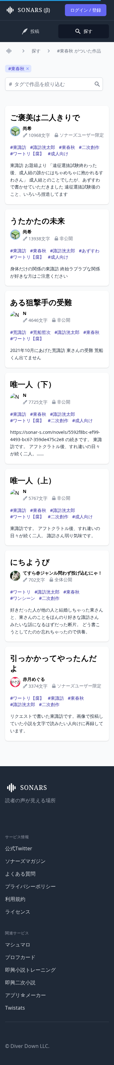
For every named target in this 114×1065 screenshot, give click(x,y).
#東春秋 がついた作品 (79, 51)
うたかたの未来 (37, 221)
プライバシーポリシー (30, 886)
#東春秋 (67, 147)
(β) (34, 10)
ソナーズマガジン (25, 861)
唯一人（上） (33, 480)
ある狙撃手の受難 (41, 302)
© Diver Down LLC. (27, 1046)
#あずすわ (89, 251)
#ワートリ (20, 592)
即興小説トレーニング (30, 969)
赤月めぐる (34, 679)
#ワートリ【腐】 (27, 154)
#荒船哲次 (40, 332)
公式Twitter (18, 848)
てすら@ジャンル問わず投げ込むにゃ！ (62, 573)
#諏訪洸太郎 (42, 147)
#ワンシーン (22, 598)
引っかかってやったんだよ (53, 663)
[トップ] (10, 51)
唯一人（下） (33, 384)
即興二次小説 (20, 982)
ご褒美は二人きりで (45, 117)
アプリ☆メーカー (25, 995)
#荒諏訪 (18, 332)
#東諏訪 (18, 147)
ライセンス (17, 911)
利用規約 (15, 899)
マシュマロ (17, 944)
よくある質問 (20, 873)
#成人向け (58, 154)
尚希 (27, 128)
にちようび (30, 562)
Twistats (15, 1007)
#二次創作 (89, 147)
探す (36, 51)
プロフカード (20, 957)
